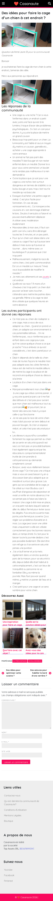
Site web (6, 751)
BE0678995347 (27, 848)
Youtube (8, 869)
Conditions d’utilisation (15, 810)
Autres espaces (20, 661)
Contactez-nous (12, 795)
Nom (4, 732)
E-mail (5, 742)
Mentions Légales (12, 815)
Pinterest (8, 881)
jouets (46, 276)
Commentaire (9, 700)
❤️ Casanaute (26, 3)
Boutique (8, 821)
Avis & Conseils (35, 661)
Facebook (9, 875)
